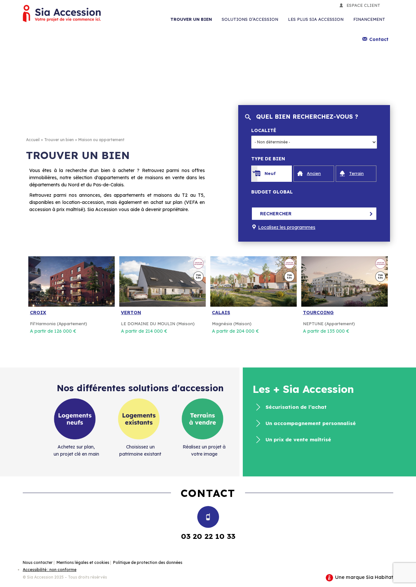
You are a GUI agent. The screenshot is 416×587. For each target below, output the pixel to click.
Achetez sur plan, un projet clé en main (76, 450)
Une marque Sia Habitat (363, 577)
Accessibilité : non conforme (49, 569)
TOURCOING (318, 312)
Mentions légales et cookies (83, 562)
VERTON (131, 312)
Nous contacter (38, 562)
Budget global (272, 192)
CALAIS (221, 312)
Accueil (33, 139)
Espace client (363, 5)
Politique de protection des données (147, 562)
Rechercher (276, 214)
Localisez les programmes (286, 227)
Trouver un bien (191, 19)
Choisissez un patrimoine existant (140, 450)
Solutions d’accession (250, 19)
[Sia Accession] (62, 13)
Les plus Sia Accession (316, 19)
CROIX (38, 312)
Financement (369, 19)
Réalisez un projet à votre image (204, 450)
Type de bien (268, 159)
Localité (263, 130)
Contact (378, 39)
